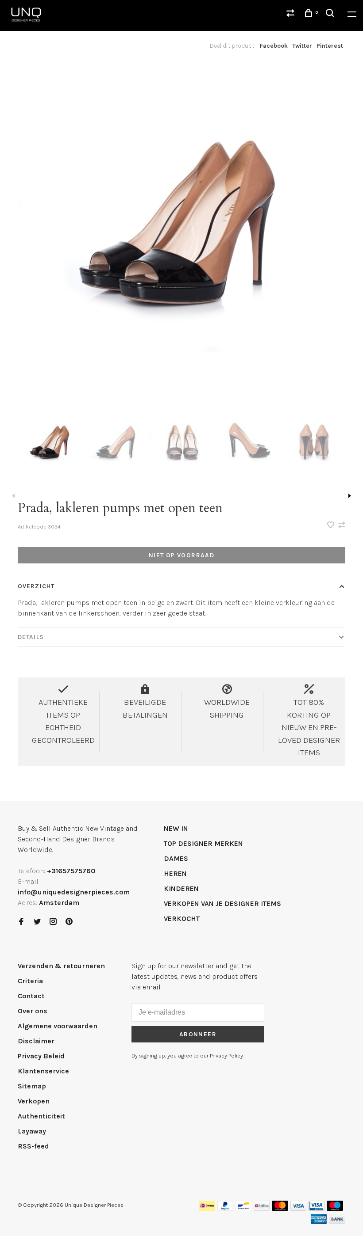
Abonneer (197, 1034)
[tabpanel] (181, 229)
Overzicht (36, 586)
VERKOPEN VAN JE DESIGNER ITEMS (222, 903)
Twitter (302, 45)
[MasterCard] (280, 1208)
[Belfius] (262, 1208)
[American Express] (319, 1221)
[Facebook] (21, 922)
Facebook (274, 45)
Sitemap (32, 1086)
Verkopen (34, 1101)
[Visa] (298, 1208)
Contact (31, 996)
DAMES (176, 858)
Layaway (32, 1131)
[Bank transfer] (337, 1221)
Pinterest (330, 45)
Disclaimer (36, 1041)
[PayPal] (225, 1208)
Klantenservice (43, 1071)
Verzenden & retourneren (61, 966)
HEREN (175, 873)
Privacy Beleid (41, 1056)
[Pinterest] (69, 922)
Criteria (30, 981)
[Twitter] (37, 922)
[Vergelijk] (291, 14)
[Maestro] (335, 1208)
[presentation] (50, 443)
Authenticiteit (41, 1116)
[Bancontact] (243, 1208)
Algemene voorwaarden (57, 1026)
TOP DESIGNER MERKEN (203, 843)
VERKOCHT (182, 918)
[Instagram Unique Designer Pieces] (53, 922)
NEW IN (176, 828)
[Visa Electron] (316, 1208)
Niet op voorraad (181, 555)
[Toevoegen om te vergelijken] (341, 525)
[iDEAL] (207, 1208)
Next (349, 495)
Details (31, 637)
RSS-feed (33, 1146)
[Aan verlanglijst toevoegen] (331, 525)
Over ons (32, 1011)
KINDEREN (181, 888)
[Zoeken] (331, 14)
